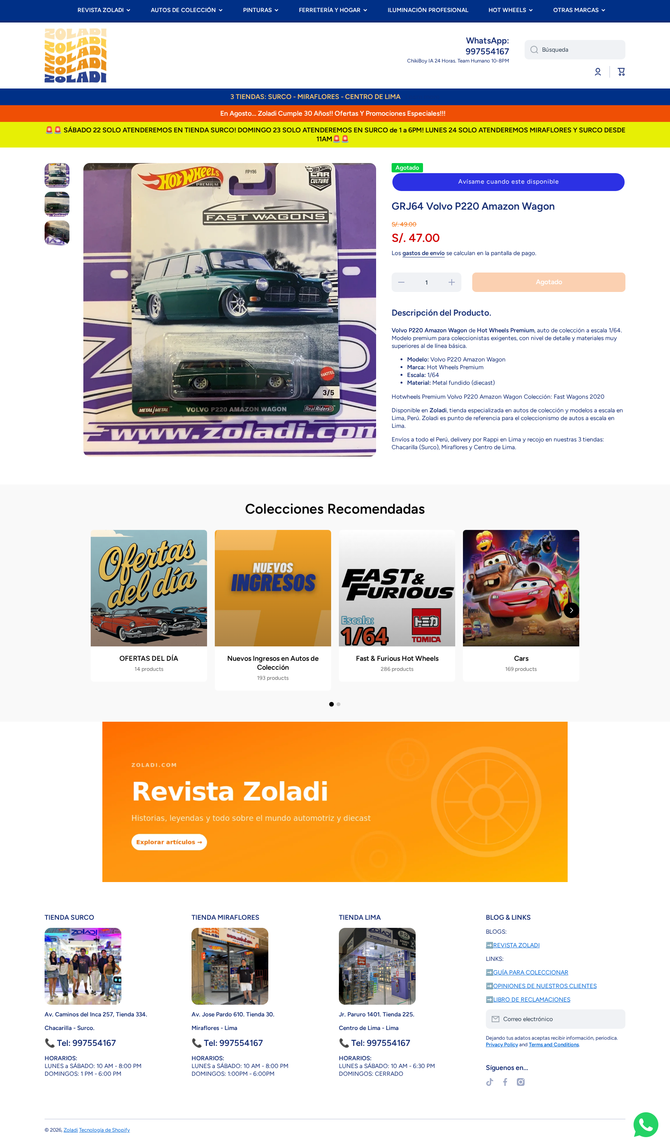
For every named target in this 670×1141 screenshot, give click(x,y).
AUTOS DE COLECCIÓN (183, 10)
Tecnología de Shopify (104, 1130)
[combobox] (575, 49)
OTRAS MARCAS (576, 10)
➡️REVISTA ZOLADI (513, 945)
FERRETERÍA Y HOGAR (330, 10)
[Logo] (76, 55)
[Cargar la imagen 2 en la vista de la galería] (57, 204)
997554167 (487, 51)
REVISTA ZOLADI (101, 10)
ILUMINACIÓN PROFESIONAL (428, 10)
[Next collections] (571, 610)
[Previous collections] (98, 610)
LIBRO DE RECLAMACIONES (531, 999)
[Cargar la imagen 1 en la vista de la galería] (57, 175)
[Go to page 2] (338, 704)
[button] (508, 182)
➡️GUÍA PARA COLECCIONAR (527, 972)
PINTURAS (257, 10)
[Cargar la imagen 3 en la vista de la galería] (57, 233)
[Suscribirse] (615, 1019)
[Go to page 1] (331, 704)
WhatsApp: (487, 40)
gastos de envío (423, 253)
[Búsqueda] (531, 49)
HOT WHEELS (507, 10)
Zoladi (71, 1130)
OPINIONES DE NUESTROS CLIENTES (545, 986)
